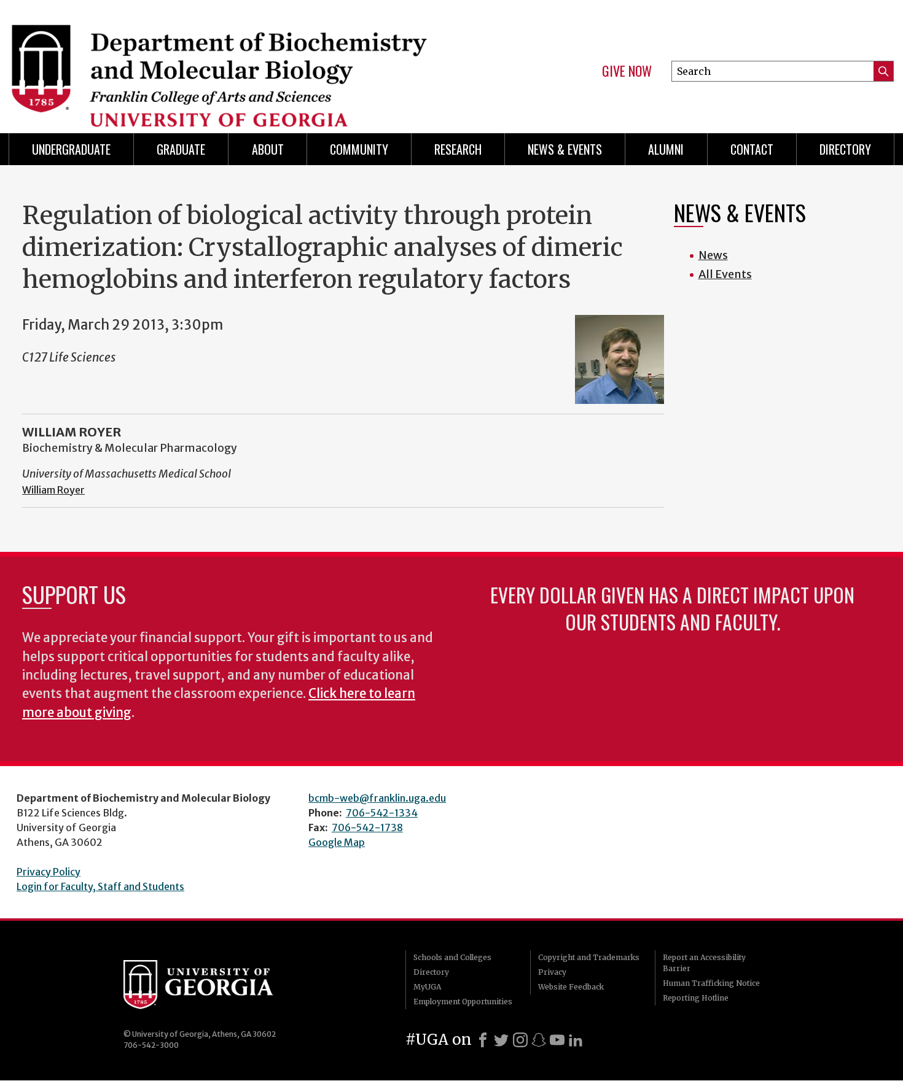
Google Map (336, 842)
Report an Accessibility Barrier (704, 963)
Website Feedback (571, 986)
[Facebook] (482, 1040)
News (713, 255)
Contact (751, 149)
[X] (501, 1040)
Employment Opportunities (462, 1001)
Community (359, 149)
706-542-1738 (367, 827)
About (268, 149)
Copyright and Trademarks (588, 957)
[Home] (224, 61)
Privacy (552, 972)
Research (458, 149)
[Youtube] (557, 1040)
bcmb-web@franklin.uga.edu (377, 798)
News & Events (565, 149)
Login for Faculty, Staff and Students (100, 886)
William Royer (53, 490)
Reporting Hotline (696, 997)
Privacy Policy (48, 872)
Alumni (666, 149)
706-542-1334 (382, 813)
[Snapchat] (538, 1040)
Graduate (181, 149)
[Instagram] (520, 1040)
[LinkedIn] (575, 1040)
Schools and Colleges (452, 957)
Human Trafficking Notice (711, 983)
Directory (845, 149)
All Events (725, 274)
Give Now (627, 71)
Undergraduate (71, 149)
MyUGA (427, 986)
